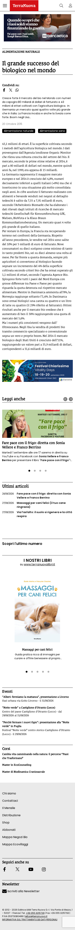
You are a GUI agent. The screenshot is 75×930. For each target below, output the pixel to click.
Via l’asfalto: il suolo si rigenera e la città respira (37, 514)
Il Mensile (8, 808)
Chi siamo (9, 793)
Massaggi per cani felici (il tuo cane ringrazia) (34, 505)
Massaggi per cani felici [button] (37, 649)
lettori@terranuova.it (36, 916)
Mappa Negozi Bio (14, 837)
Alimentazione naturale (21, 51)
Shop (5, 822)
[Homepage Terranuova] (24, 5)
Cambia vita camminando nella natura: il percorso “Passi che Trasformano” (35, 756)
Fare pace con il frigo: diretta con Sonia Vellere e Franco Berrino (33, 445)
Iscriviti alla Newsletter (23, 891)
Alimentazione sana (52, 131)
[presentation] (65, 399)
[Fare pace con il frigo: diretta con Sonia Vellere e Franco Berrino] (37, 424)
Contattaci (10, 801)
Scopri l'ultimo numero (22, 543)
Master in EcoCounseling (16, 764)
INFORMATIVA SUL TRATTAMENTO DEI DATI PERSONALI (29, 919)
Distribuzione (11, 815)
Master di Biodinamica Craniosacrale (23, 771)
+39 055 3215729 (35, 913)
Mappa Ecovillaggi (15, 844)
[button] (5, 5)
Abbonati (8, 830)
